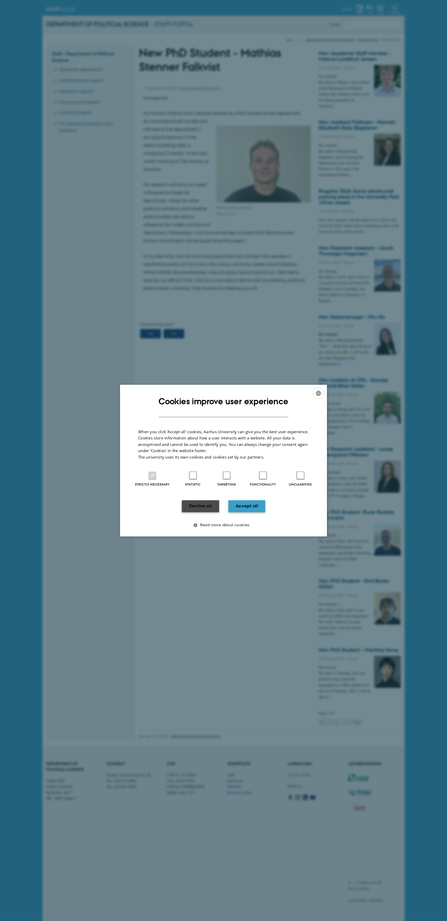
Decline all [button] (200, 506)
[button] (223, 525)
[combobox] (318, 393)
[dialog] (223, 460)
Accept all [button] (247, 506)
